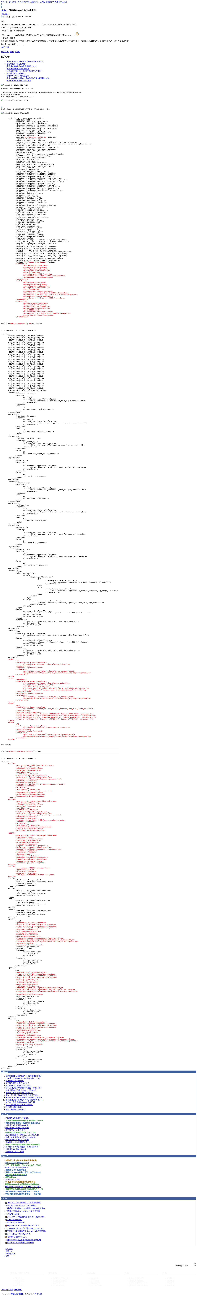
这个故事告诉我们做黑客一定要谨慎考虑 (21, 1147)
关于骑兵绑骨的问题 (14, 1107)
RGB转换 (94, 1278)
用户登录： (19, 1278)
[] (3, 10)
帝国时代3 (5, 52)
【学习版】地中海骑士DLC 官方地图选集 (24, 1203)
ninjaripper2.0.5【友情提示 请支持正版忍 (23, 1225)
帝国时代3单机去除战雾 (16, 64)
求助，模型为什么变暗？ (16, 1109)
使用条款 (170, 1278)
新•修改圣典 (10, 1254)
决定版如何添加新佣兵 (15, 1081)
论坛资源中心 (58, 1283)
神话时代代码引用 (136, 1278)
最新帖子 (4, 1072)
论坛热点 (4, 1114)
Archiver (4, 1290)
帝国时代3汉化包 (60, 1281)
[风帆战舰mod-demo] (6, 1220)
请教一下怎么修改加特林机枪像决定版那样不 (24, 1097)
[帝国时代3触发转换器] (6, 1223)
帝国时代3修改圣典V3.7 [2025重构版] (22, 1205)
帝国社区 (4, 2)
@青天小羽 (5, 47)
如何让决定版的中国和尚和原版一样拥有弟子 (24, 1088)
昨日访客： (19, 1285)
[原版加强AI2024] (6, 1214)
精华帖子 (4, 1156)
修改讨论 (35, 2)
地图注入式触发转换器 (138, 1283)
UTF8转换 (95, 1281)
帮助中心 (170, 1283)
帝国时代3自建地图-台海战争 (17, 1118)
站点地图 (170, 1281)
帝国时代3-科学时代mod (17, 1237)
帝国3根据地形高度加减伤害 (18, 69)
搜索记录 (170, 1285)
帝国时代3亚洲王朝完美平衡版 (19, 81)
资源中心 (4, 1198)
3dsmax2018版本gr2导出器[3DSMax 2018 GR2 (25, 1228)
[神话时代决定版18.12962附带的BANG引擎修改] (6, 1208)
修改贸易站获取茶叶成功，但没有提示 (21, 1090)
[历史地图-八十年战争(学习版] (6, 1234)
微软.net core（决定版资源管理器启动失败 (24, 1240)
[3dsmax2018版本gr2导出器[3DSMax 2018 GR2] (6, 1228)
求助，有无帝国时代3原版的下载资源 (20, 1137)
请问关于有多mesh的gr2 (16, 73)
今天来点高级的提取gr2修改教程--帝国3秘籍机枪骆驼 (28, 78)
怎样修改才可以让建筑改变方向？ (19, 1142)
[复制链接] (5, 14)
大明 (12, 52)
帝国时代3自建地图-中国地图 (17, 1128)
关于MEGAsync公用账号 (15, 1130)
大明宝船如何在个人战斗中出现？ (53, 2)
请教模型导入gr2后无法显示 (18, 76)
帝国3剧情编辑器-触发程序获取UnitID (22, 66)
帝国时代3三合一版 (61, 1278)
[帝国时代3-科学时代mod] (6, 1237)
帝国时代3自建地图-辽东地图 (17, 1140)
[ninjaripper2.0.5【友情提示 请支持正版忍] (6, 1225)
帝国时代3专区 (24, 2)
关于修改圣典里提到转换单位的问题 (20, 1102)
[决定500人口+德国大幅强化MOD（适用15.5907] (6, 1217)
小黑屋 (10, 1290)
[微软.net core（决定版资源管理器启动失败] (6, 1240)
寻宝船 (17, 52)
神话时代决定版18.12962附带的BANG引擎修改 (26, 1208)
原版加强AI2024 (13, 1214)
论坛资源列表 (58, 1285)
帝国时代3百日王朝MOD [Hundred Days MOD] (25, 61)
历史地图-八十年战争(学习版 (18, 1234)
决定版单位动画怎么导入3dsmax (18, 1085)
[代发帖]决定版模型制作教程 (16, 1168)
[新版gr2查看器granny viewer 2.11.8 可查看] (6, 1211)
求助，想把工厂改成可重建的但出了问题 (22, 1095)
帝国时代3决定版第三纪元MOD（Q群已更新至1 (26, 1231)
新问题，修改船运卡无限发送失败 (19, 1093)
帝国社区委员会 (17, 1294)
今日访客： (19, 1281)
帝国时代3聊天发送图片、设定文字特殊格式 (23, 1187)
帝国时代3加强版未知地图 (15, 1149)
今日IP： (18, 1283)
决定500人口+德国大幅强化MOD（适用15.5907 (26, 1217)
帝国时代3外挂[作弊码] (138, 1285)
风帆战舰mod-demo (14, 1220)
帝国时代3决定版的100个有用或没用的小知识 (24, 1076)
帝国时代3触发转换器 (16, 1223)
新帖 (7, 1256)
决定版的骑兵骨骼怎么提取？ (17, 1083)
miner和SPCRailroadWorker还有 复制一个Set (23, 1078)
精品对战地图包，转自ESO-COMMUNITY (22, 1135)
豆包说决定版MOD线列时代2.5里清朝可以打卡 (24, 1100)
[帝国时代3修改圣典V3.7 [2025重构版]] (6, 1205)
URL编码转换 (96, 1285)
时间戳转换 (95, 1283)
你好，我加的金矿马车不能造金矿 (19, 1105)
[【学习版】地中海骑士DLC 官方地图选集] (6, 1203)
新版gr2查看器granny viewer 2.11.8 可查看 (23, 1211)
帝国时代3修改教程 (137, 1281)
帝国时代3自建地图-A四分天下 (17, 1125)
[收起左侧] (1, 7)
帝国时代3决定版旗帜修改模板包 (20, 1243)
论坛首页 (12, 2)
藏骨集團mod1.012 (12, 1180)
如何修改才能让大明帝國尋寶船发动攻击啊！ (25, 71)
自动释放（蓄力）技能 (14, 1152)
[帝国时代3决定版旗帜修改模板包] (6, 1243)
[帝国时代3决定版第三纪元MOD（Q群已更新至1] (6, 1231)
